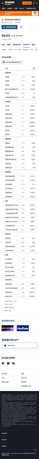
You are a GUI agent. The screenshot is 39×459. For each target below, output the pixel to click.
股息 (36, 49)
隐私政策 (4, 439)
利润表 (10, 49)
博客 (22, 374)
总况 (3, 45)
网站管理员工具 (26, 386)
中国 (15, 8)
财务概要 (4, 49)
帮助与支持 (5, 382)
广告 (3, 378)
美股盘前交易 (31, 8)
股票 (3, 8)
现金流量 (25, 49)
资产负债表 (18, 49)
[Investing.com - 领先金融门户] (9, 3)
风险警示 (4, 446)
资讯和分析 (17, 45)
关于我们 (4, 374)
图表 (8, 45)
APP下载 (24, 378)
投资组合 (24, 382)
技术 (33, 45)
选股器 (9, 8)
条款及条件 (5, 433)
